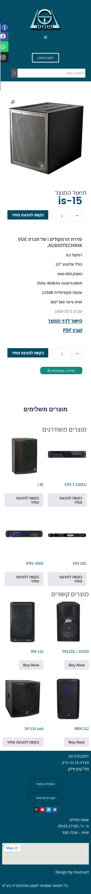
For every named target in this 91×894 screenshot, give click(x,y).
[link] (45, 19)
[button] (45, 37)
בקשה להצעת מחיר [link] (28, 215)
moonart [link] (81, 872)
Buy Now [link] (77, 665)
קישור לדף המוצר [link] (65, 320)
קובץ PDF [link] (72, 330)
